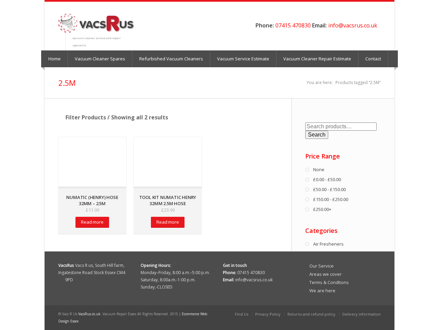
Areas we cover (325, 274)
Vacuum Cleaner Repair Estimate (317, 59)
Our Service (321, 266)
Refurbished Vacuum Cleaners (171, 59)
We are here (322, 290)
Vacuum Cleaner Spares (100, 59)
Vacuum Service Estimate (243, 59)
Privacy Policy (268, 314)
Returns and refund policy (311, 314)
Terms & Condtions (329, 282)
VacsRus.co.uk (89, 313)
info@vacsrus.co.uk (352, 25)
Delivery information (361, 314)
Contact (373, 59)
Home (54, 59)
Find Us (241, 314)
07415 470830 (293, 25)
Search (316, 135)
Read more (92, 222)
